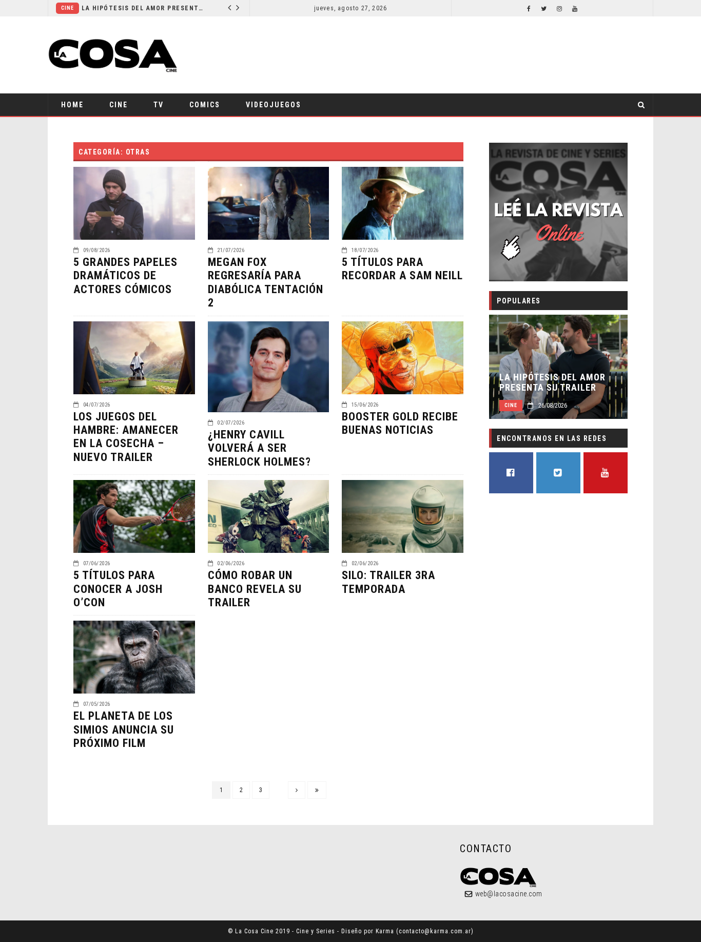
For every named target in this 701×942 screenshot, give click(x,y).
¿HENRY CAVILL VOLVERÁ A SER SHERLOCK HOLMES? (259, 448)
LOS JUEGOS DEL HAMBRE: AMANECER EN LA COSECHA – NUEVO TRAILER (126, 437)
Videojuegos (273, 105)
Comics (204, 105)
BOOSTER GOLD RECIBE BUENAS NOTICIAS (400, 423)
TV (158, 105)
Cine (67, 8)
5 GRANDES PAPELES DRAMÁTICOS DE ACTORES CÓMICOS (125, 276)
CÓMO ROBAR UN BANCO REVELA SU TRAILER (255, 589)
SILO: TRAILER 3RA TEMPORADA (388, 582)
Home (72, 105)
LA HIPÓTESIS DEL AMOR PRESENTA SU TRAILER (143, 8)
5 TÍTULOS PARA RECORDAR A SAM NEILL (402, 269)
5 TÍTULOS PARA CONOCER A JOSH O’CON (118, 589)
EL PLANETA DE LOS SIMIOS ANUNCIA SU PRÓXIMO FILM (123, 729)
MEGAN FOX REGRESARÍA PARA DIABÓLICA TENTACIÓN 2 (265, 282)
